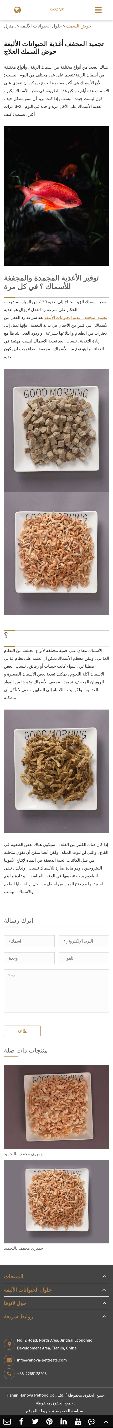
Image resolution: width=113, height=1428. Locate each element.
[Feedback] (92, 1421)
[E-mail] (7, 1421)
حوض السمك (78, 26)
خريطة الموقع (38, 1410)
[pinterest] (49, 1421)
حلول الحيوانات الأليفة (41, 26)
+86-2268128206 (32, 1373)
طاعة (22, 1031)
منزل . (10, 26)
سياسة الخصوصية (67, 1410)
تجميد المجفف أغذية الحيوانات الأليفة (75, 317)
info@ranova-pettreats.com (42, 1360)
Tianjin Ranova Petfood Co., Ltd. (35, 1395)
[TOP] (106, 1421)
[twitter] (35, 1421)
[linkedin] (63, 1421)
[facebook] (21, 1421)
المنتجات (13, 1276)
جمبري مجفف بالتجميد (23, 1153)
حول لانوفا (15, 1303)
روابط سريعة (18, 1316)
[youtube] (78, 1421)
